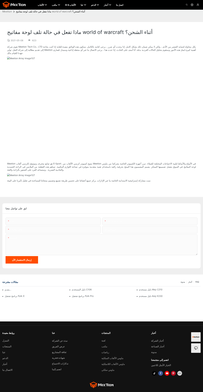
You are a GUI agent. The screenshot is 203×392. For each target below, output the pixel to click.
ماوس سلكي (108, 369)
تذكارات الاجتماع (60, 363)
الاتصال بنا (7, 369)
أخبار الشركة (157, 340)
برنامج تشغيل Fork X (14, 296)
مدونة (183, 282)
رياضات (105, 352)
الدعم (5, 358)
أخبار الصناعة (157, 346)
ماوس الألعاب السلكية (112, 358)
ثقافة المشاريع (59, 352)
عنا (3, 352)
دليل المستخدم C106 (82, 289)
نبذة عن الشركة (60, 340)
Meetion (7, 11)
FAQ (197, 282)
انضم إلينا (56, 369)
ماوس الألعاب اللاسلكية (113, 364)
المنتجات (6, 346)
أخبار (190, 282)
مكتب (104, 346)
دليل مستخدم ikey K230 (151, 296)
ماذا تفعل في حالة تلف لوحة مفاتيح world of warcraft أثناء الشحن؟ (50, 11)
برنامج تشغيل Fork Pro (83, 296)
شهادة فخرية (58, 357)
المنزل (5, 340)
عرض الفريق (58, 346)
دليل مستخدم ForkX (9, 289)
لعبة (103, 340)
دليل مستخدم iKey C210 (150, 289)
